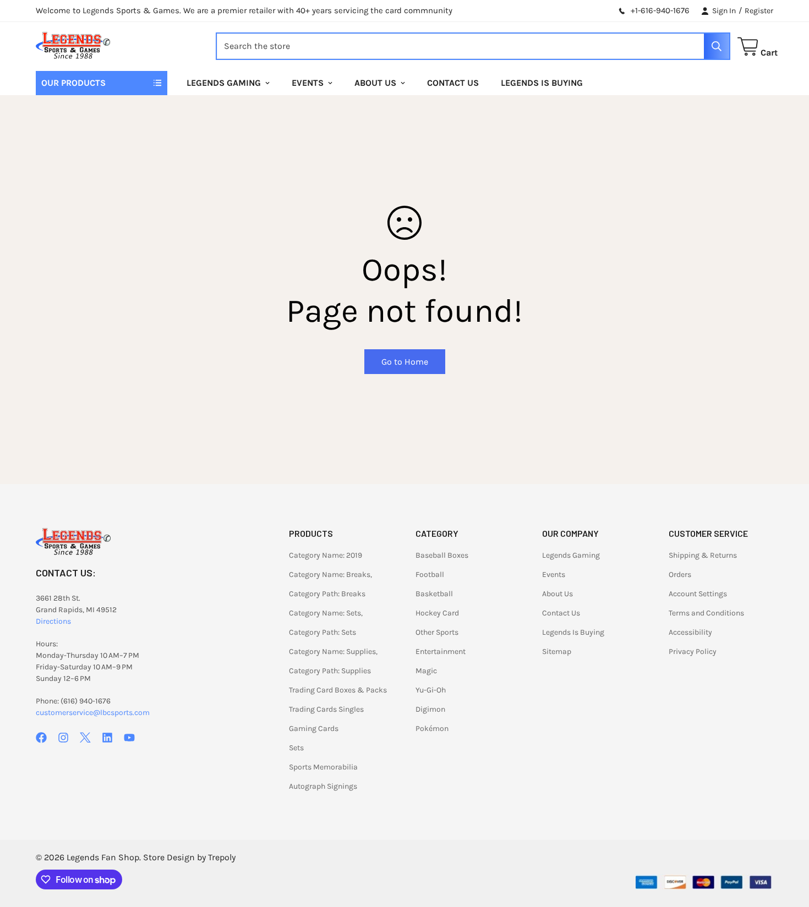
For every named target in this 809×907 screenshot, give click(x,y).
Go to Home (404, 361)
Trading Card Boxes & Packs (338, 690)
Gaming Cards (313, 728)
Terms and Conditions (706, 613)
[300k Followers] (41, 737)
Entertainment (441, 651)
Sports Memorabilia (323, 767)
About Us (375, 83)
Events (308, 83)
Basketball (434, 593)
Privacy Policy (693, 651)
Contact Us (453, 83)
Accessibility (690, 632)
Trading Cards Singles (326, 709)
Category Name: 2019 (325, 555)
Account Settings (698, 593)
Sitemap (556, 651)
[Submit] (716, 46)
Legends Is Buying (542, 83)
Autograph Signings (323, 786)
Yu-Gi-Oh (431, 690)
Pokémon (432, 728)
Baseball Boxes (442, 555)
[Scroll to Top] (787, 847)
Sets (296, 747)
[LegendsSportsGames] (73, 46)
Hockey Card (437, 613)
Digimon (430, 709)
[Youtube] (129, 737)
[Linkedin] (107, 737)
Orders (680, 574)
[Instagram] (63, 737)
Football (430, 574)
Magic (426, 670)
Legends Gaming (224, 83)
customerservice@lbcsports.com (93, 712)
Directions (53, 621)
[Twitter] (85, 737)
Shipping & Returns (703, 555)
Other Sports (437, 632)
